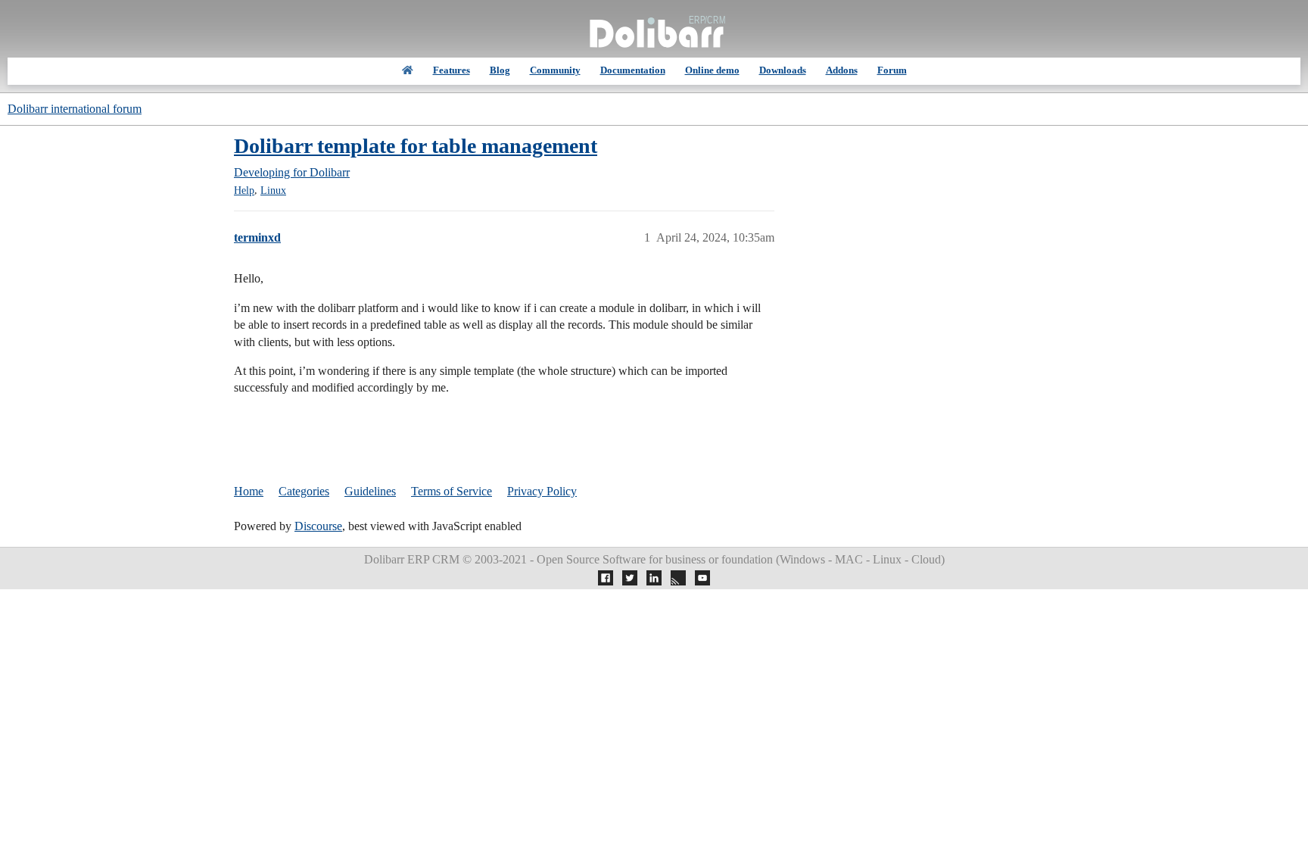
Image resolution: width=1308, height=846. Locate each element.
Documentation (632, 70)
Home (248, 491)
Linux (273, 190)
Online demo (712, 70)
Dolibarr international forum (75, 108)
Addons (842, 70)
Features (451, 70)
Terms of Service (451, 491)
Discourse (318, 526)
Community (555, 70)
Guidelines (370, 491)
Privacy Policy (542, 491)
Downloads (782, 70)
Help (244, 190)
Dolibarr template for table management (415, 146)
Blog (500, 70)
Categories (304, 491)
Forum (892, 70)
